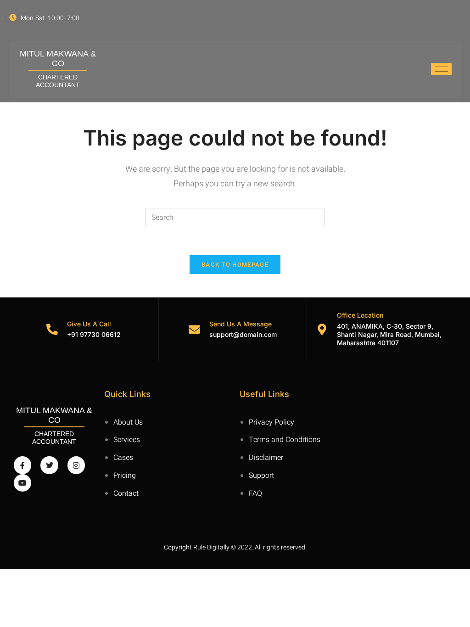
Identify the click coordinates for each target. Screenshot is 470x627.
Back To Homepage (235, 264)
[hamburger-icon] (441, 69)
